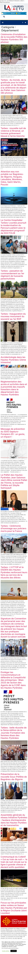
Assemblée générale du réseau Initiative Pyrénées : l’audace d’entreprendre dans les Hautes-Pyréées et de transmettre (14, 820)
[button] (2, 22)
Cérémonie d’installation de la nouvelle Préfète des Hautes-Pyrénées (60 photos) (14, 38)
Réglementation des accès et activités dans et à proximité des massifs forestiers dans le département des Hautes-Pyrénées (14, 388)
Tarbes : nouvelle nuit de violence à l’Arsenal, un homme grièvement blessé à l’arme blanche (13, 132)
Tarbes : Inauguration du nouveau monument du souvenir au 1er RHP (13, 316)
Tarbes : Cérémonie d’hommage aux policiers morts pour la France (13, 528)
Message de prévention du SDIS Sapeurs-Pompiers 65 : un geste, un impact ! (13, 433)
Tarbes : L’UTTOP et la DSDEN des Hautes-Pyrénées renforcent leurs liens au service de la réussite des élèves (14, 572)
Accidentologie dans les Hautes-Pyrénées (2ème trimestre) (13, 360)
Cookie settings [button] (5, 951)
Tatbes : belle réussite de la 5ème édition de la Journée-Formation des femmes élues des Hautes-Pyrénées (14, 732)
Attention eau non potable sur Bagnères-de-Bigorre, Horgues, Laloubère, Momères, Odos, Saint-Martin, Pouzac (12, 178)
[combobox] (14, 17)
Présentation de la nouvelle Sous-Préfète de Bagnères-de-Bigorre (14, 777)
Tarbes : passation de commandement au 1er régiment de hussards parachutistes (12, 274)
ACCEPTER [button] (13, 950)
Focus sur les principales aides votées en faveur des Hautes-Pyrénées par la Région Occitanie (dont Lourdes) (14, 907)
